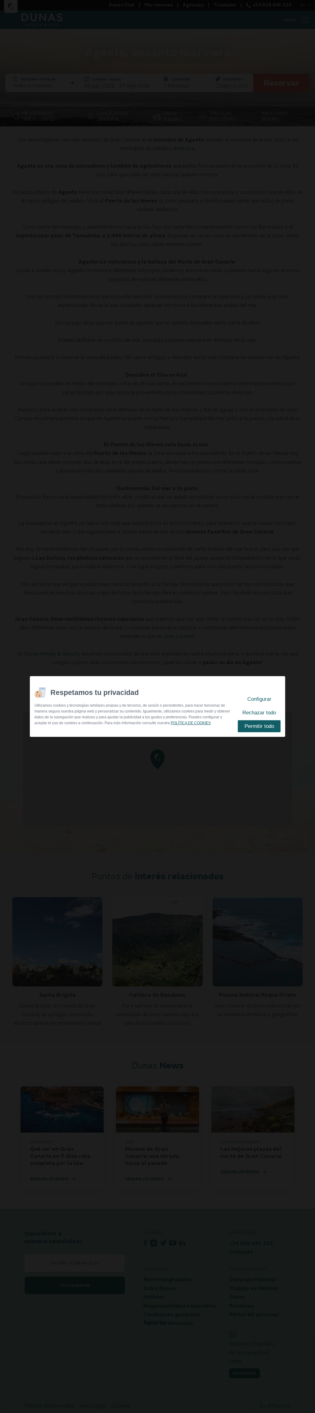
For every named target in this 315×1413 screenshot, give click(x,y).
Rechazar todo (259, 713)
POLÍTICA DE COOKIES (191, 723)
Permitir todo (259, 726)
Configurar (259, 699)
